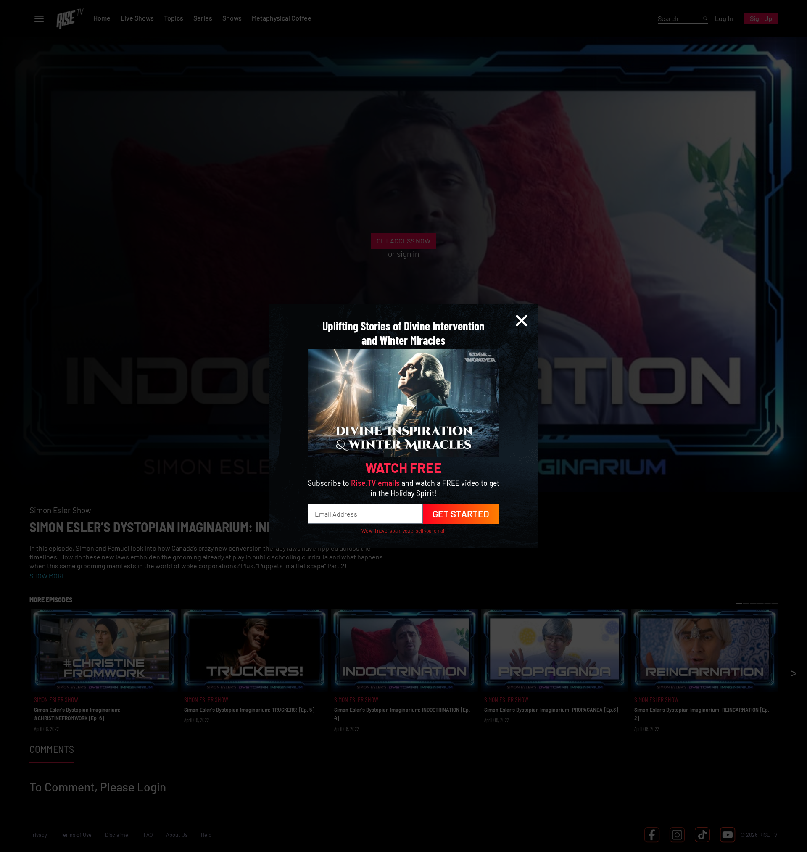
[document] (403, 426)
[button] (522, 321)
